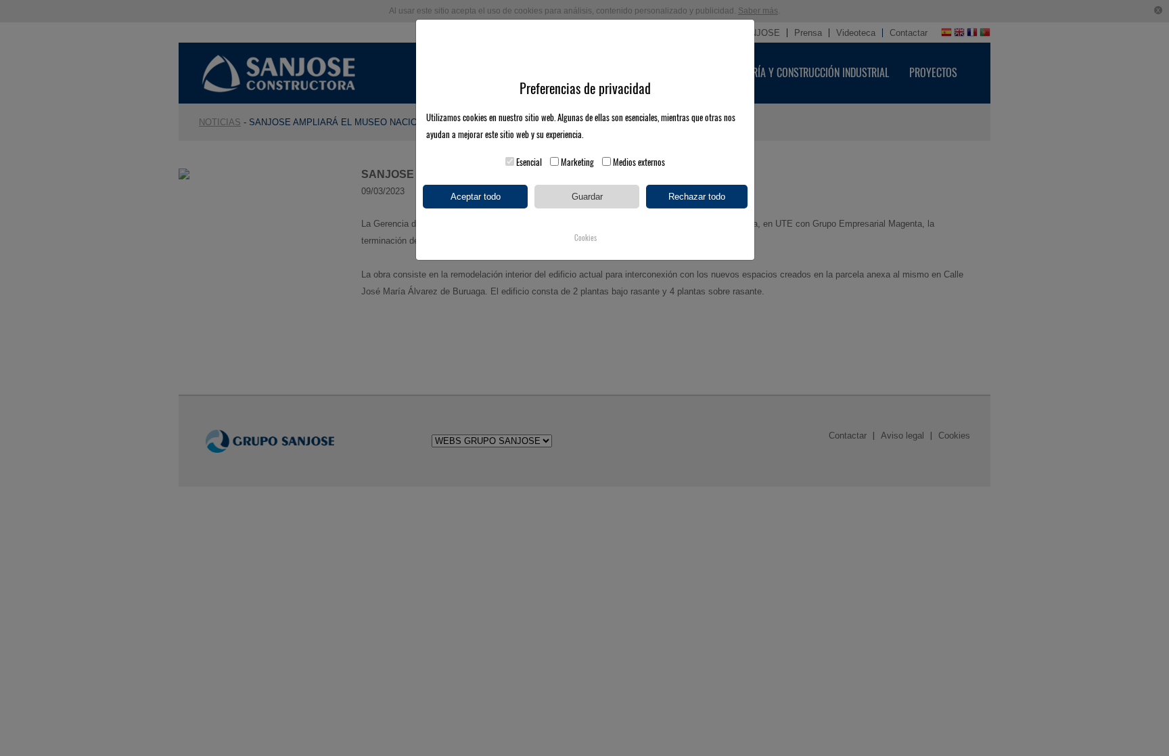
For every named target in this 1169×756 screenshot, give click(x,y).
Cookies (585, 238)
